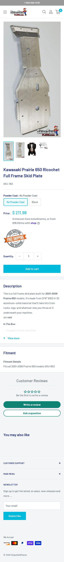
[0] (58, 12)
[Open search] (44, 12)
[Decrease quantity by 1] (19, 256)
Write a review (32, 404)
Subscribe (15, 515)
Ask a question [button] (32, 413)
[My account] (51, 12)
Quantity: (8, 256)
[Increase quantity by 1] (37, 256)
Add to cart (32, 268)
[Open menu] (5, 12)
